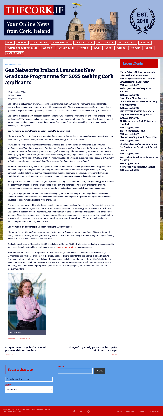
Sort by (8, 385)
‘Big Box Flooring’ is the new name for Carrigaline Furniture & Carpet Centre (138, 147)
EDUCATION (48, 48)
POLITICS (121, 48)
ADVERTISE (142, 411)
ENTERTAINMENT (66, 48)
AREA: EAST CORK (105, 43)
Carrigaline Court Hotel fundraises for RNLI (139, 158)
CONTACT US (155, 411)
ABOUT (119, 411)
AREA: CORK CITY (39, 43)
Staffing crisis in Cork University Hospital (138, 123)
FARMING (84, 48)
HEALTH (97, 48)
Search (61, 366)
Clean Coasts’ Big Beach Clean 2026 (138, 137)
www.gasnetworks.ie (67, 247)
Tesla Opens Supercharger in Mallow (135, 90)
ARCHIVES (130, 411)
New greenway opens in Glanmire (138, 167)
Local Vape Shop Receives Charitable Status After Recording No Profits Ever (138, 101)
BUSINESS (145, 43)
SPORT (149, 48)
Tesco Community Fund (132, 131)
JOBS (108, 48)
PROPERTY (135, 48)
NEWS (28, 338)
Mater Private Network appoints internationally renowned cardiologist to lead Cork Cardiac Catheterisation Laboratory (137, 77)
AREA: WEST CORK (127, 43)
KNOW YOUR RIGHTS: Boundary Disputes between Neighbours (137, 113)
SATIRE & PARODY (15, 53)
